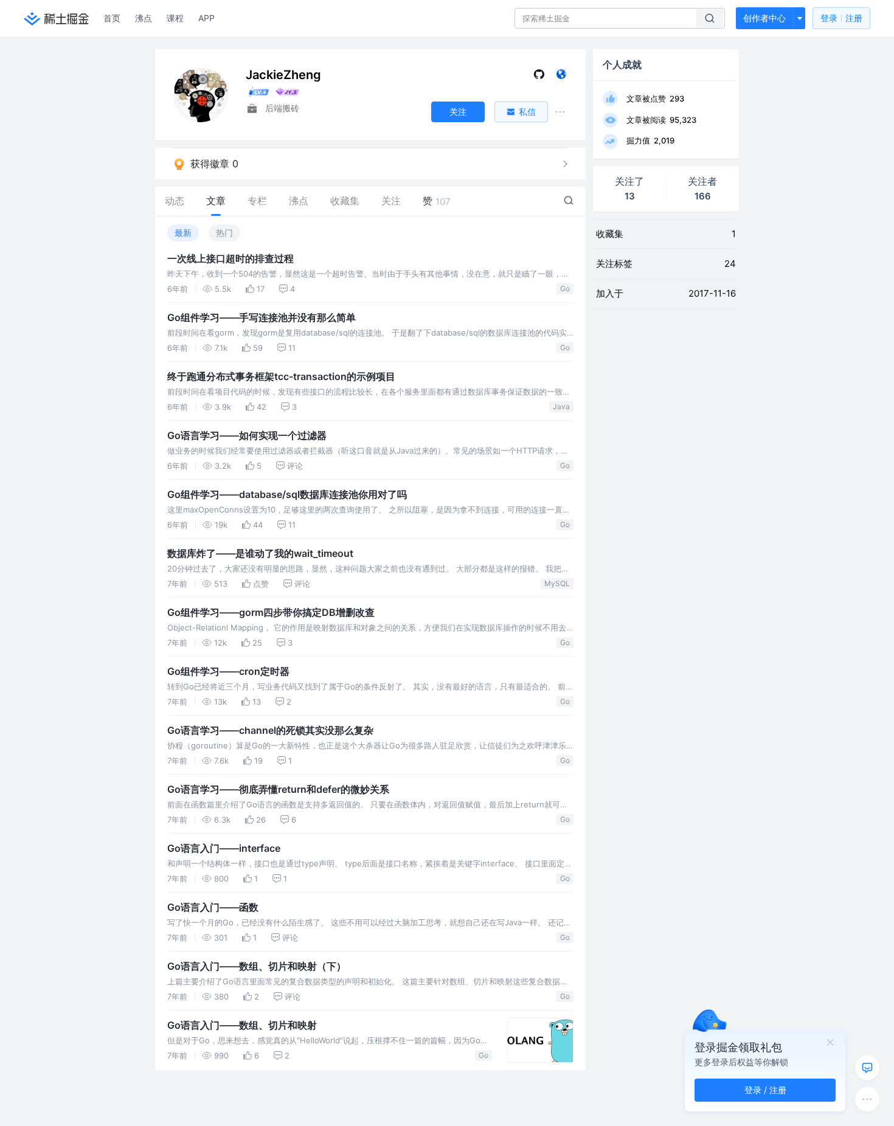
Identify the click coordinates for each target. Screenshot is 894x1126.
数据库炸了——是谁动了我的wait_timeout (260, 553)
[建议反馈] (867, 1067)
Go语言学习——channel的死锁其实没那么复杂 (270, 730)
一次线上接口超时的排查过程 (230, 258)
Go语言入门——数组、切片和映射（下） (256, 966)
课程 (175, 18)
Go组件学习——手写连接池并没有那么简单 (261, 317)
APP (206, 18)
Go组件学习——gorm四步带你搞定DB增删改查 (271, 612)
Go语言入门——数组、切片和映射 (242, 1025)
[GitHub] (539, 76)
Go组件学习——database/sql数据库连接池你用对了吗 (287, 494)
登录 (841, 18)
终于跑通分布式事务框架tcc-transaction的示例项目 (281, 376)
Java (561, 406)
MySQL (557, 583)
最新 (183, 232)
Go (565, 288)
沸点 (143, 18)
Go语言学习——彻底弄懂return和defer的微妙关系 (278, 789)
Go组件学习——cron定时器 (228, 671)
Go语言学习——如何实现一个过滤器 (247, 435)
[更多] (867, 1099)
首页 (111, 18)
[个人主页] (561, 76)
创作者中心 (764, 18)
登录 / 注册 (765, 1090)
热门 (224, 232)
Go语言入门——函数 (212, 907)
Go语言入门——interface (223, 848)
